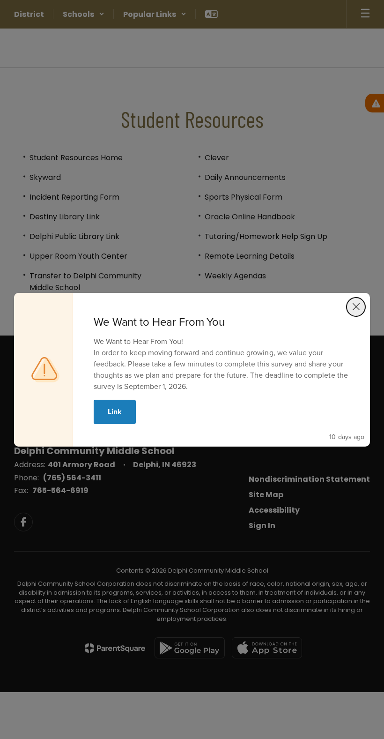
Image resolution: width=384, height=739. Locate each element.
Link (115, 411)
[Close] (356, 307)
